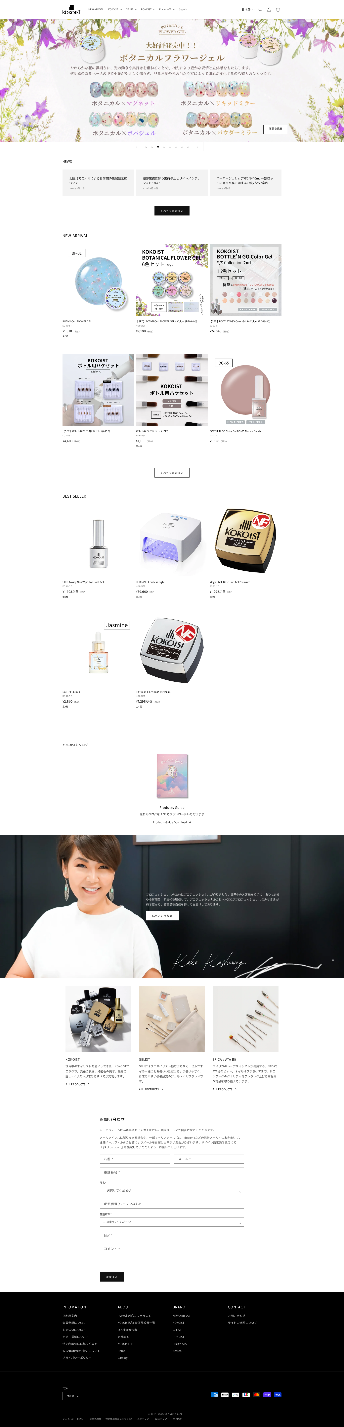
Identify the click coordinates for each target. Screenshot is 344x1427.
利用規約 (178, 1418)
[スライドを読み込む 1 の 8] (146, 147)
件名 (103, 1182)
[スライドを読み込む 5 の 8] (170, 147)
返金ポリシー (144, 1418)
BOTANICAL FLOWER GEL (77, 321)
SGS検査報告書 (127, 1330)
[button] (114, 9)
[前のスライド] (136, 146)
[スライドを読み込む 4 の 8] (164, 147)
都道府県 (106, 1214)
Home (121, 1351)
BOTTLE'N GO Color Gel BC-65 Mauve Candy (235, 431)
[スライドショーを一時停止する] (207, 146)
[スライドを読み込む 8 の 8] (188, 147)
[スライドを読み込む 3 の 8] (158, 147)
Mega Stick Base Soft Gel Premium (230, 582)
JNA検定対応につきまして (134, 1316)
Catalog (123, 1358)
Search (177, 1351)
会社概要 (123, 1337)
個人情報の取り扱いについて (81, 1351)
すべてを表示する (172, 211)
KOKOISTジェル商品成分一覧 (136, 1323)
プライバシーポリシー (77, 1358)
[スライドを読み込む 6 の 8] (176, 147)
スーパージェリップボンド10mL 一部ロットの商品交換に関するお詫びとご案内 (244, 180)
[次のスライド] (197, 146)
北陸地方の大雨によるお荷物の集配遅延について (98, 180)
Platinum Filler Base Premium (153, 692)
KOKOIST (178, 1323)
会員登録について (74, 1323)
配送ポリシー (162, 1418)
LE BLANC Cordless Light (150, 582)
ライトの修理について (242, 1323)
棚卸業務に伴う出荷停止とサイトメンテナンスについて (172, 180)
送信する (112, 1277)
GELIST (177, 1330)
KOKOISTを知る (162, 916)
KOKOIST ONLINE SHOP (170, 1414)
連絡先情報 (96, 1418)
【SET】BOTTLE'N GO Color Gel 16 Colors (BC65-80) (240, 321)
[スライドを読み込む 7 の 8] (182, 147)
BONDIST (178, 1337)
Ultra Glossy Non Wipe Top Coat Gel (83, 582)
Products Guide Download (170, 822)
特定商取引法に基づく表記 (80, 1344)
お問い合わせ (236, 1316)
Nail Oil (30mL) (71, 692)
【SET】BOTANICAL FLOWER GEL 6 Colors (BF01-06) (166, 321)
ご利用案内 (70, 1316)
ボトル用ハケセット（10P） (152, 431)
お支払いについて (74, 1330)
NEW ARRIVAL (182, 1316)
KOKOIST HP (125, 1344)
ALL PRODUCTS (75, 1084)
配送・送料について (76, 1337)
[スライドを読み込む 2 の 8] (152, 147)
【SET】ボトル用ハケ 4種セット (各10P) (86, 431)
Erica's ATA (180, 1344)
